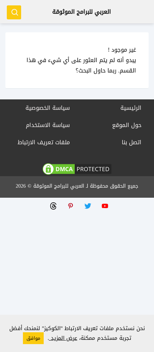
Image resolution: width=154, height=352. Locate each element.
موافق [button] (33, 338)
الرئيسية (130, 107)
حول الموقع (126, 125)
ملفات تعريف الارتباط (44, 142)
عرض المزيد (63, 338)
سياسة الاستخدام (48, 125)
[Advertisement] (77, 275)
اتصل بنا (131, 142)
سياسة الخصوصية (47, 107)
